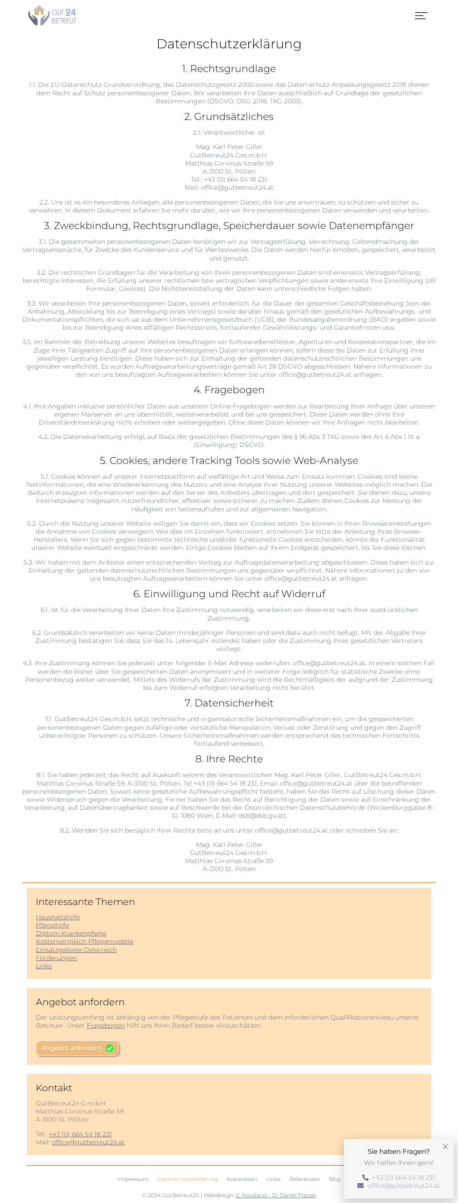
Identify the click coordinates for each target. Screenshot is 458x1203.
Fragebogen (106, 1025)
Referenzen (304, 1179)
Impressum (132, 1179)
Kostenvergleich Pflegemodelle (84, 941)
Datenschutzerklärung (187, 1179)
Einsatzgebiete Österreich (76, 950)
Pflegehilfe (52, 925)
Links (44, 966)
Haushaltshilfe (58, 917)
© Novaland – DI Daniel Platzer (276, 1195)
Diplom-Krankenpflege (71, 933)
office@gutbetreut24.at (88, 1142)
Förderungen (56, 958)
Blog (335, 1179)
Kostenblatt (242, 1179)
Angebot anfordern (72, 1048)
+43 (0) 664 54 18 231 (80, 1134)
